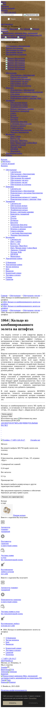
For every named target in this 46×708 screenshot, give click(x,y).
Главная (4, 296)
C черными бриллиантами (21, 227)
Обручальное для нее (14, 52)
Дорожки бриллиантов (19, 235)
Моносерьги (15, 256)
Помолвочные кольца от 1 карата (23, 197)
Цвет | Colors (15, 242)
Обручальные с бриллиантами (18, 46)
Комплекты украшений (19, 214)
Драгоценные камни (14, 265)
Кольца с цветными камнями (22, 212)
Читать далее (7, 414)
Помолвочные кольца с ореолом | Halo (25, 199)
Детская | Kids (16, 252)
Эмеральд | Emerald (18, 250)
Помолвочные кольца (19, 208)
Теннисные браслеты (18, 225)
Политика (10, 655)
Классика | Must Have (18, 246)
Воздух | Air (15, 244)
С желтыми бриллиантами (21, 233)
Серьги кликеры (17, 231)
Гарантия (9, 279)
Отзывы (9, 277)
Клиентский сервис (13, 273)
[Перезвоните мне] (31, 15)
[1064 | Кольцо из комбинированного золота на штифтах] (23, 304)
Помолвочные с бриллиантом (22, 191)
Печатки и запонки (18, 229)
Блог (7, 269)
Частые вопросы (12, 267)
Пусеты (13, 218)
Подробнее (33, 698)
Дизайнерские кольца (19, 210)
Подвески (14, 220)
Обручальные (15, 296)
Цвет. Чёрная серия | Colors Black (23, 248)
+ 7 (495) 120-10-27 (8, 13)
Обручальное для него (19, 180)
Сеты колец (15, 195)
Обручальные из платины (16, 54)
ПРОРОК (14, 254)
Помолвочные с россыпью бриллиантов (26, 193)
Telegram (13, 19)
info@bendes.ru (7, 24)
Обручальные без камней (16, 50)
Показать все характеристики (12, 497)
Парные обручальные (14, 48)
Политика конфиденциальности (14, 690)
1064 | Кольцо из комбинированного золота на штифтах (20, 631)
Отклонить (33, 703)
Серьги (13, 216)
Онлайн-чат (35, 19)
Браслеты (14, 223)
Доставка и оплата (13, 275)
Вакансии (10, 271)
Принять (12, 703)
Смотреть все (15, 172)
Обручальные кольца (18, 206)
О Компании (11, 262)
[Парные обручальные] (15, 58)
